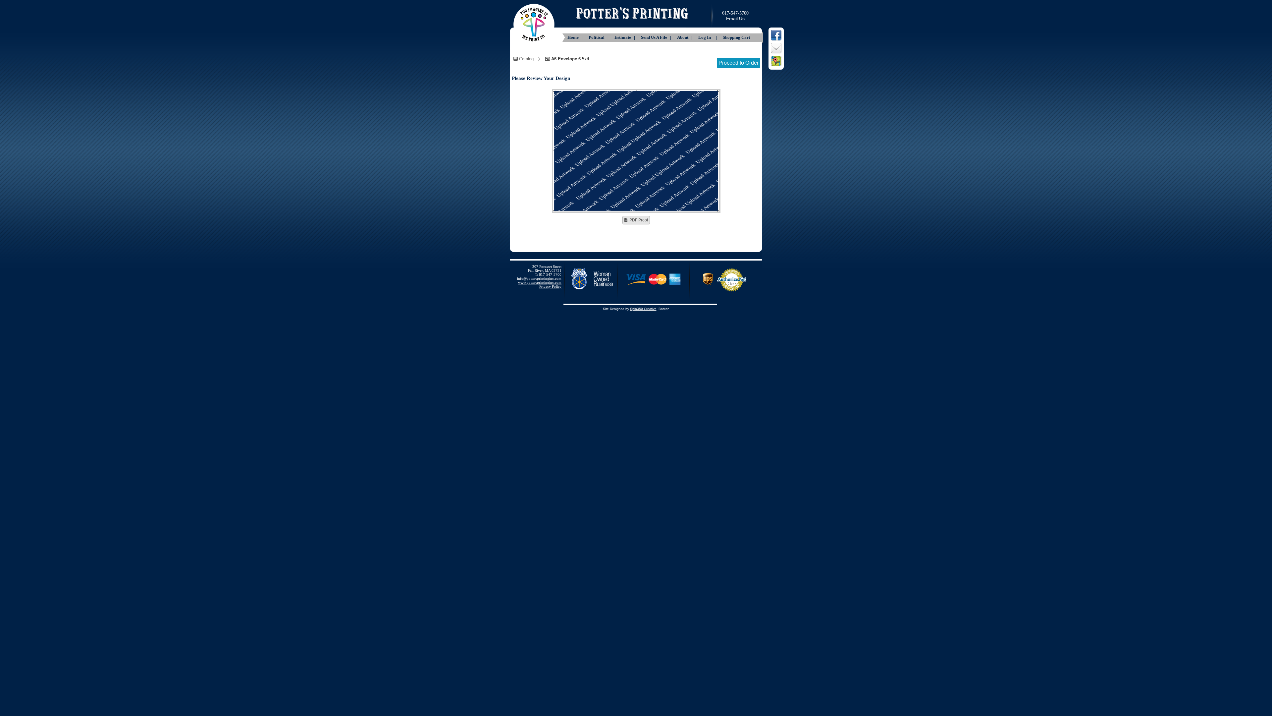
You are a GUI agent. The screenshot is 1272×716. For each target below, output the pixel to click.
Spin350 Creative (643, 309)
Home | (575, 37)
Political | (599, 37)
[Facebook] (776, 39)
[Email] (776, 52)
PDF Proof (638, 220)
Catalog (526, 58)
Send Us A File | (656, 37)
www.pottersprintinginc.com (539, 282)
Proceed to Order (738, 63)
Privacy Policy (550, 286)
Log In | (708, 37)
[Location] (776, 65)
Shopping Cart (736, 37)
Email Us (735, 18)
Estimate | (625, 37)
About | (685, 37)
